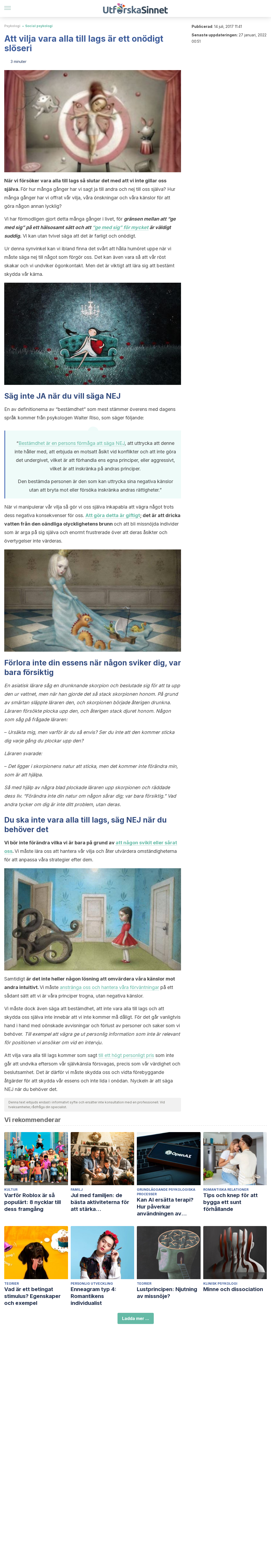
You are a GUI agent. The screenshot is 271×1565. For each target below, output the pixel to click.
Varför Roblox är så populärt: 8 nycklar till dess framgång (32, 1202)
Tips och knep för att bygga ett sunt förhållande (230, 1202)
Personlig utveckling (92, 1283)
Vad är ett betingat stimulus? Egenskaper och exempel (32, 1296)
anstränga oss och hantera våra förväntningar (109, 987)
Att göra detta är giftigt (112, 515)
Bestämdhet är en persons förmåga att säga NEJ (72, 443)
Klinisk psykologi (220, 1283)
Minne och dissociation (233, 1289)
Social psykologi (39, 26)
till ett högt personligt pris (126, 1055)
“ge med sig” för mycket (120, 227)
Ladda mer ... (135, 1318)
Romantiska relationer (226, 1190)
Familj (77, 1190)
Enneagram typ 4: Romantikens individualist (93, 1296)
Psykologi (12, 26)
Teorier (11, 1283)
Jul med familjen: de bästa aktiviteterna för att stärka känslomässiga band (100, 1202)
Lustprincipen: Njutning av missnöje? (167, 1292)
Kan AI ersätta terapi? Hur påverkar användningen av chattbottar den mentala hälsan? (168, 1207)
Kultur (10, 1190)
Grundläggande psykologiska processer (166, 1192)
